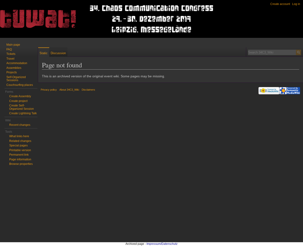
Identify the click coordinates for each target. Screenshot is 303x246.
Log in (296, 4)
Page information (20, 159)
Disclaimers (88, 89)
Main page (13, 44)
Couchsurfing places (19, 85)
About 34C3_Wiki (69, 89)
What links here (19, 136)
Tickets (10, 54)
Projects (11, 72)
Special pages (18, 145)
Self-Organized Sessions (16, 78)
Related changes (20, 141)
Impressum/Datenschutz (162, 244)
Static (44, 53)
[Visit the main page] (19, 19)
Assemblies (13, 68)
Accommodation (16, 63)
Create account (280, 4)
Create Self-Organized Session (21, 107)
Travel (10, 58)
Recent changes (19, 125)
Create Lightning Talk (23, 113)
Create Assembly (20, 96)
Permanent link (19, 154)
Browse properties (21, 164)
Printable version (20, 150)
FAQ (9, 49)
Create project (18, 101)
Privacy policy (49, 89)
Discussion (58, 53)
